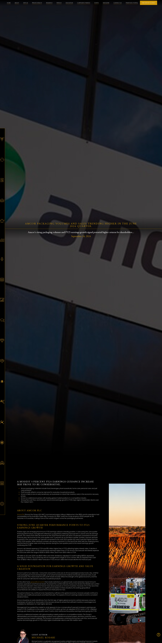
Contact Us (117, 3)
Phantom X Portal (132, 3)
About (17, 3)
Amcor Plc (20, 514)
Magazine (106, 3)
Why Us (25, 3)
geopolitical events (37, 582)
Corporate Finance (83, 3)
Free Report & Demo (148, 3)
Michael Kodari (43, 638)
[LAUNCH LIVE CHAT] (158, 634)
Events (96, 3)
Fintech (59, 3)
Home (9, 3)
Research (49, 3)
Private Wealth (37, 3)
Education (69, 3)
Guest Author (40, 635)
